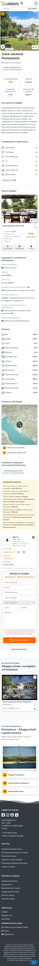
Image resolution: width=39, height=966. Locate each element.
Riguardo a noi (7, 915)
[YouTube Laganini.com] (12, 815)
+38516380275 (8, 559)
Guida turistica (7, 884)
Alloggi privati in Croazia (10, 892)
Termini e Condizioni (9, 836)
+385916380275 (9, 552)
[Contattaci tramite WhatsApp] (18, 552)
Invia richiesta (21, 640)
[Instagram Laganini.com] (7, 815)
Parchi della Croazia (9, 856)
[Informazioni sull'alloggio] (34, 705)
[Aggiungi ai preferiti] (35, 677)
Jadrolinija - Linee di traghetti (12, 860)
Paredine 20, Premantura (11, 63)
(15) (35, 47)
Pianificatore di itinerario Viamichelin (15, 863)
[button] (20, 425)
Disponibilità (19, 248)
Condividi (33, 8)
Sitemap (20, 836)
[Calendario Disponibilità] (34, 708)
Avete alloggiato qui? (13, 68)
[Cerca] (22, 3)
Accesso (5, 931)
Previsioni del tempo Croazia (12, 849)
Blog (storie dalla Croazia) (11, 888)
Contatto (5, 912)
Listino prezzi (7, 248)
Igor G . (8, 46)
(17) (34, 220)
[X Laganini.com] (16, 815)
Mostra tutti (8, 180)
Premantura (5, 8)
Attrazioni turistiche (16, 453)
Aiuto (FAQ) (6, 919)
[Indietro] (6, 687)
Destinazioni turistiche (9, 881)
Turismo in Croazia (8, 867)
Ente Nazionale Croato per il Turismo (15, 852)
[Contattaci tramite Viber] (24, 552)
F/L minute (31, 248)
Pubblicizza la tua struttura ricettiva (15, 927)
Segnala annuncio (20, 649)
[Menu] (36, 3)
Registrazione (8, 934)
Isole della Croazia (8, 899)
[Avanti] (33, 687)
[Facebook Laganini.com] (3, 815)
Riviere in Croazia (8, 895)
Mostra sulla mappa (15, 447)
